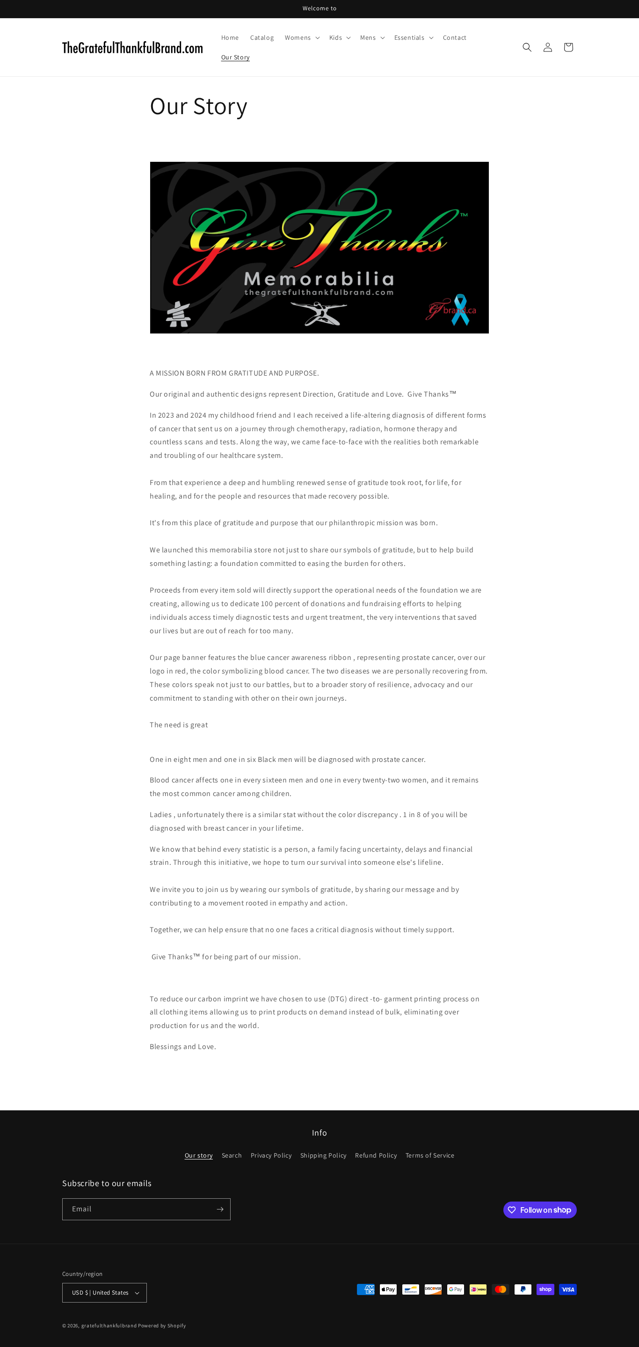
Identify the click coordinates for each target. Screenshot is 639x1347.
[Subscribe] (220, 1209)
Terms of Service (430, 1155)
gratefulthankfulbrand (109, 1325)
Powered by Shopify (162, 1325)
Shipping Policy (323, 1155)
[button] (301, 37)
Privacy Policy (271, 1155)
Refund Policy (376, 1155)
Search (232, 1155)
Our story (199, 1155)
